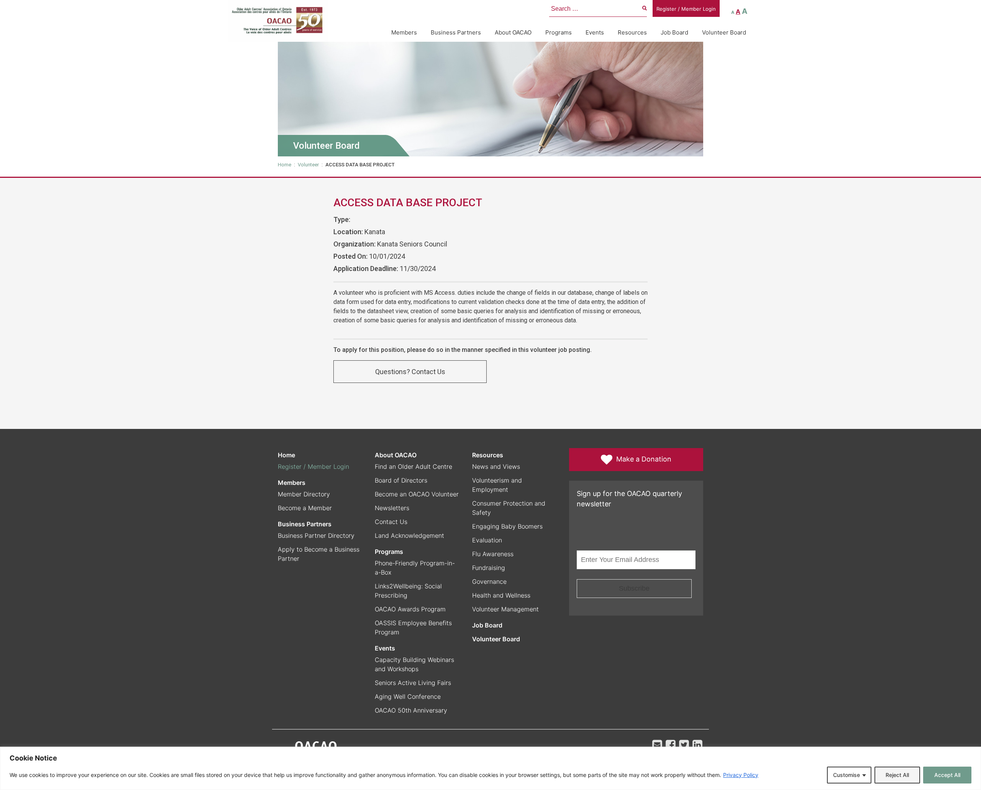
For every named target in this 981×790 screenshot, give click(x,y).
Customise (846, 775)
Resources (632, 32)
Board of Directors (401, 480)
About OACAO (513, 32)
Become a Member (305, 508)
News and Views (496, 466)
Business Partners (456, 32)
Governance (489, 581)
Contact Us (391, 522)
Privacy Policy (740, 775)
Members (404, 32)
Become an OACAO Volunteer (417, 494)
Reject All (897, 775)
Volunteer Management (505, 609)
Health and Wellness (501, 595)
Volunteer (308, 165)
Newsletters (392, 508)
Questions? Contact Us (410, 372)
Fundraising (488, 568)
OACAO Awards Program (410, 609)
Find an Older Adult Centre (413, 466)
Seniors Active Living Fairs (413, 683)
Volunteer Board (724, 32)
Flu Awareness (492, 554)
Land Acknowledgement (409, 535)
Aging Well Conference (408, 696)
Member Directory (304, 494)
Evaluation (487, 540)
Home (284, 165)
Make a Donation (643, 459)
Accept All (947, 775)
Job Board (674, 32)
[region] (490, 768)
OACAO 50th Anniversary (411, 710)
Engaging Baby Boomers (507, 526)
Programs (558, 32)
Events (595, 32)
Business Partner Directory (316, 535)
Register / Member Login (686, 9)
